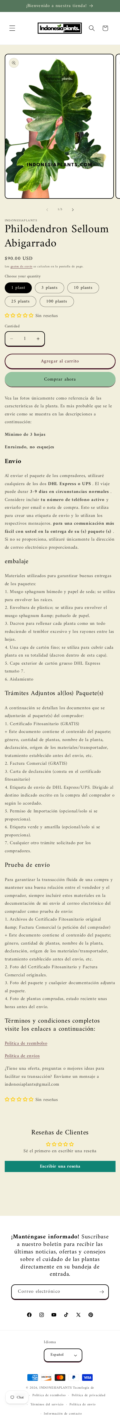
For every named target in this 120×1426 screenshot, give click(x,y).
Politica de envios (22, 1056)
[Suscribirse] (101, 1291)
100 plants (57, 301)
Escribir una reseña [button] (60, 1166)
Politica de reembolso (26, 1043)
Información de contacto (63, 1414)
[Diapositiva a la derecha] (73, 210)
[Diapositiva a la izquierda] (47, 210)
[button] (12, 28)
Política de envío (82, 1404)
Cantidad (12, 327)
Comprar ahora (60, 379)
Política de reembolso (49, 1395)
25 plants (20, 301)
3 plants (49, 288)
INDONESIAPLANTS (55, 1388)
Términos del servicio (47, 1404)
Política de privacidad (88, 1395)
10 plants (83, 288)
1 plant (18, 288)
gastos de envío (22, 266)
